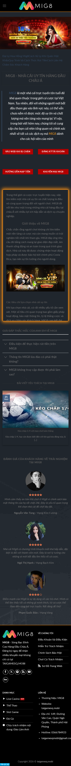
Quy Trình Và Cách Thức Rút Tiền (28, 60)
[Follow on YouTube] (29, 672)
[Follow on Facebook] (5, 672)
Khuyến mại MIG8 (53, 172)
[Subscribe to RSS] (23, 672)
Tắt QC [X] (5, 764)
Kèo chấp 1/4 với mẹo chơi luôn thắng (35, 431)
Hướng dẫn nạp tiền (17, 172)
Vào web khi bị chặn (17, 152)
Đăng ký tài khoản (53, 152)
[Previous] (3, 418)
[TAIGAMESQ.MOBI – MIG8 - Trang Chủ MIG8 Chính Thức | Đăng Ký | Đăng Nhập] (35, 6)
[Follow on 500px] (5, 679)
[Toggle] (5, 344)
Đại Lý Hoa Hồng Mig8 (15, 56)
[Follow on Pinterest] (17, 672)
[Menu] (4, 6)
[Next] (68, 418)
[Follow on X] (11, 672)
